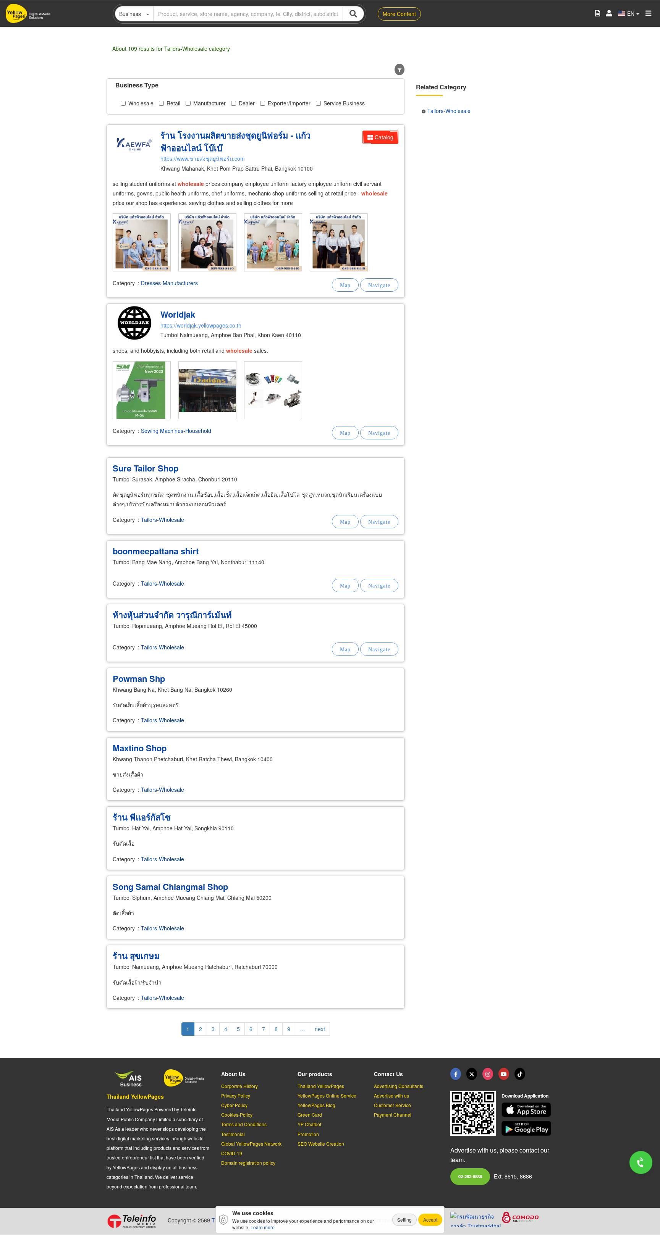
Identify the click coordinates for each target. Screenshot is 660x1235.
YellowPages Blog (316, 1105)
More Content (399, 14)
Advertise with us (391, 1095)
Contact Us (388, 1074)
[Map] (345, 285)
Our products (315, 1074)
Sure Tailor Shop (145, 468)
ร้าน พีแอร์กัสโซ (142, 817)
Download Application (524, 1095)
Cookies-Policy (236, 1114)
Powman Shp (139, 678)
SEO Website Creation (321, 1143)
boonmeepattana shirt (156, 551)
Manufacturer (209, 103)
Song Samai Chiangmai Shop (170, 886)
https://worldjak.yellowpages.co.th (200, 325)
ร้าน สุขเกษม (136, 955)
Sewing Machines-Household (176, 430)
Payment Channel (392, 1114)
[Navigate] (379, 285)
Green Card (310, 1114)
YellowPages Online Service (327, 1095)
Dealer (247, 103)
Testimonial (233, 1134)
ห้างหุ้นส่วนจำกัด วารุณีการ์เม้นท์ (172, 615)
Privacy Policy (235, 1095)
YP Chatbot (309, 1124)
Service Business (344, 103)
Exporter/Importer (289, 103)
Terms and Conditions (244, 1124)
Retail (173, 103)
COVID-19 (231, 1153)
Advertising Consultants (398, 1086)
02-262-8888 (470, 1176)
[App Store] (527, 1110)
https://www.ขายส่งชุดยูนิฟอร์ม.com (202, 158)
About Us (233, 1074)
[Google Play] (527, 1128)
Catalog (384, 137)
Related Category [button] (441, 86)
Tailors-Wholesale (162, 519)
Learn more (263, 1227)
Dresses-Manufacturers (169, 283)
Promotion (308, 1134)
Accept (430, 1219)
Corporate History (239, 1086)
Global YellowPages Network (251, 1143)
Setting (404, 1219)
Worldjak (177, 314)
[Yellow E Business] (455, 1074)
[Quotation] (597, 13)
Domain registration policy (248, 1162)
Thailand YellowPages (135, 1096)
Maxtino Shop (140, 748)
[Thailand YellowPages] (471, 1074)
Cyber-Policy (234, 1105)
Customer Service (392, 1105)
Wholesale (141, 103)
